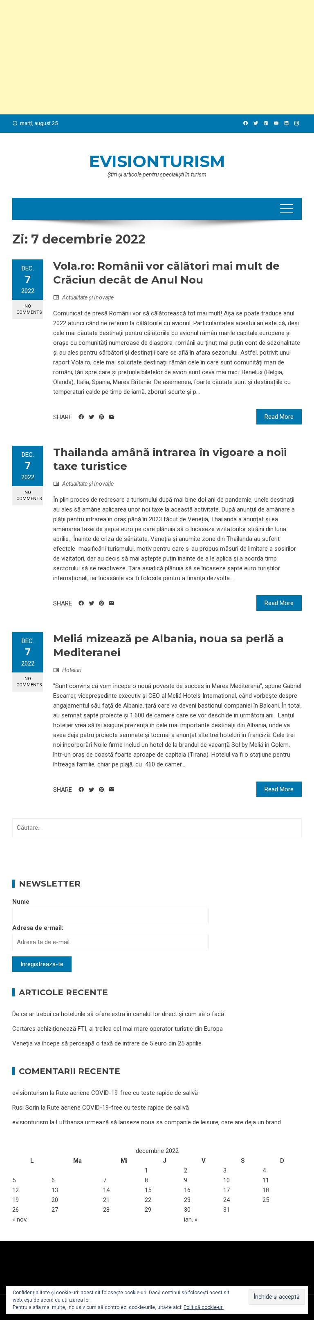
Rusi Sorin (25, 1107)
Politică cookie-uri (204, 1307)
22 (148, 1200)
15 (148, 1190)
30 (187, 1209)
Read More (279, 416)
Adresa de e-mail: (37, 927)
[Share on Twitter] (91, 417)
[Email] (112, 417)
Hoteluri (71, 670)
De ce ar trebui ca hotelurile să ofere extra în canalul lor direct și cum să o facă (118, 1014)
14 (106, 1190)
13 (55, 1190)
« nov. (19, 1219)
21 (106, 1200)
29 (148, 1209)
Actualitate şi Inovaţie (88, 297)
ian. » (190, 1219)
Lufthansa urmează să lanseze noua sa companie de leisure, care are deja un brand (168, 1122)
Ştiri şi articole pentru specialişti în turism (157, 174)
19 (15, 1200)
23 (187, 1200)
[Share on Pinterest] (101, 417)
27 (55, 1209)
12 (15, 1190)
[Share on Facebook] (81, 417)
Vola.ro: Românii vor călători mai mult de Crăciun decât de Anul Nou (166, 272)
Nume (20, 901)
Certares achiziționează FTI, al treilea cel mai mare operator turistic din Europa (117, 1028)
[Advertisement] (157, 57)
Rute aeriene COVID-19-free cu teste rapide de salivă (127, 1093)
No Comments (29, 309)
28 (106, 1209)
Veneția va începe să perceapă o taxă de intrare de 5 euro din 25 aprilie (107, 1043)
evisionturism (157, 161)
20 (55, 1200)
